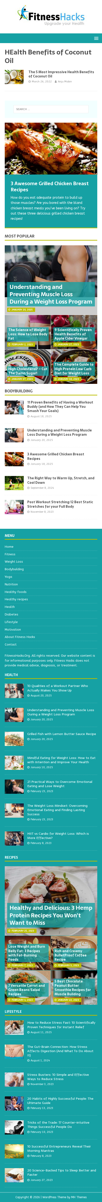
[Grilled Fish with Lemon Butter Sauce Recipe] (14, 743)
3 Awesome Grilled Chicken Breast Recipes (55, 456)
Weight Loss (14, 561)
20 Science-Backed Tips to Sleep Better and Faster (61, 1172)
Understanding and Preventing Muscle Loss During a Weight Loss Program (50, 294)
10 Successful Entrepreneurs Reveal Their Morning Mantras (59, 1148)
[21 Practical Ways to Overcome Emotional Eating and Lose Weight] (14, 791)
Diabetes (11, 614)
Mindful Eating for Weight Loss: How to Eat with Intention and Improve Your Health (61, 760)
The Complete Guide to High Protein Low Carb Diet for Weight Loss (74, 369)
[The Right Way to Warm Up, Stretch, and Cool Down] (14, 487)
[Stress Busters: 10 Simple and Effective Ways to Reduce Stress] (14, 1084)
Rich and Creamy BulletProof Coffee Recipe (71, 955)
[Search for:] (51, 109)
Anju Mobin (65, 81)
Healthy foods (16, 592)
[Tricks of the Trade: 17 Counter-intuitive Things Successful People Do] (14, 1132)
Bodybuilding (18, 391)
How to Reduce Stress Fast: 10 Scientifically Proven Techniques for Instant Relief (61, 1024)
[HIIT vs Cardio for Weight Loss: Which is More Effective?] (14, 843)
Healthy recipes (16, 599)
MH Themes (79, 1197)
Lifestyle (11, 622)
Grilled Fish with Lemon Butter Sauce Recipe (61, 733)
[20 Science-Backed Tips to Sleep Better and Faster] (14, 1179)
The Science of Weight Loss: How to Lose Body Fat (27, 334)
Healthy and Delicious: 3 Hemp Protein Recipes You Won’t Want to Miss (50, 915)
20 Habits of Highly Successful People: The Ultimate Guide (60, 1100)
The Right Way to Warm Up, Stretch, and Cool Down (60, 480)
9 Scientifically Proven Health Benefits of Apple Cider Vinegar (73, 334)
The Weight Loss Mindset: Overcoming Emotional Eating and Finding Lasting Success (57, 810)
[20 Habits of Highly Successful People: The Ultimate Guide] (14, 1108)
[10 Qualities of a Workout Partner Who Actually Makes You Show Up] (14, 695)
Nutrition (11, 584)
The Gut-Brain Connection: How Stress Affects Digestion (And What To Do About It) (60, 1051)
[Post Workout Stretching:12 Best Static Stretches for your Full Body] (14, 511)
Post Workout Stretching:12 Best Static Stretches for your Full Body (60, 504)
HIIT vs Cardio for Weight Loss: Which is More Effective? (58, 835)
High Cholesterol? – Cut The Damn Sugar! (27, 371)
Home (9, 546)
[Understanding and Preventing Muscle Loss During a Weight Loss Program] (14, 440)
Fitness (10, 554)
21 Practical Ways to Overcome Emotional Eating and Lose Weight (59, 784)
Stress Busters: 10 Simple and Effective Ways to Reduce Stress (58, 1076)
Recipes (11, 857)
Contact (11, 644)
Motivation (13, 629)
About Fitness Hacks (20, 637)
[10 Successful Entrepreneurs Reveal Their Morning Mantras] (14, 1155)
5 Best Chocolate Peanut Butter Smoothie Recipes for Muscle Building (73, 988)
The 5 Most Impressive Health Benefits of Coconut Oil (61, 74)
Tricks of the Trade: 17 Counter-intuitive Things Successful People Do (58, 1124)
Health (10, 607)
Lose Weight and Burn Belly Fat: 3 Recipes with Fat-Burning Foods (26, 953)
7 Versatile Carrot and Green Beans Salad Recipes (26, 990)
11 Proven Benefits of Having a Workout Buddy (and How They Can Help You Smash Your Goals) (60, 406)
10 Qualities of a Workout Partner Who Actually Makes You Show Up (57, 688)
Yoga (8, 577)
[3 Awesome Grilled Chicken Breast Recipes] (51, 149)
